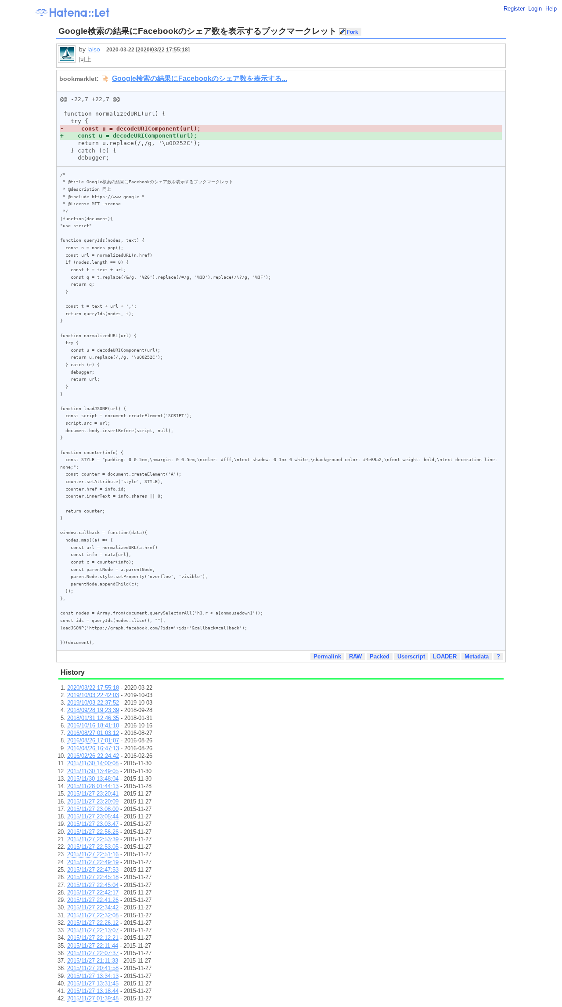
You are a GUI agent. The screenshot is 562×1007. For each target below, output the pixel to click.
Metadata (477, 656)
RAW (355, 656)
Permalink (327, 656)
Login (535, 8)
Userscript (411, 656)
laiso (93, 49)
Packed (379, 656)
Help (551, 8)
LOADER (445, 656)
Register (514, 8)
